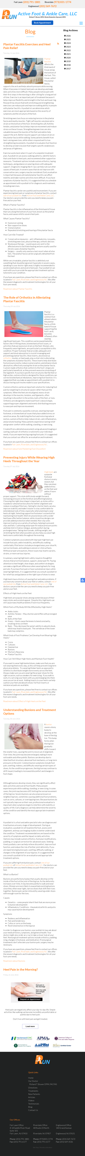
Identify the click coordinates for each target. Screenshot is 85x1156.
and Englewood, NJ (38, 279)
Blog (30, 1107)
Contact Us (33, 1110)
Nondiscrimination (46, 1147)
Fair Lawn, (16, 279)
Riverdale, (25, 279)
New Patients (34, 1094)
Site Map (36, 1147)
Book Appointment (42, 22)
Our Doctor (33, 1081)
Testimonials (33, 1103)
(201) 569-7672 (48, 6)
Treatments (33, 1091)
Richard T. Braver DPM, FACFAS (43, 1084)
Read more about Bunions (14, 961)
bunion (49, 724)
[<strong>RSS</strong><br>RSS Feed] (58, 43)
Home (30, 1078)
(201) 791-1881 (31, 2)
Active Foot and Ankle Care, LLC (40, 195)
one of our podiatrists (12, 195)
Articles (31, 1097)
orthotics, (7, 358)
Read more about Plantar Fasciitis (17, 289)
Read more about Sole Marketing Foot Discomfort (24, 449)
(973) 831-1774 (62, 2)
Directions (32, 1087)
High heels (48, 472)
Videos (31, 1100)
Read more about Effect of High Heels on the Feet (24, 701)
